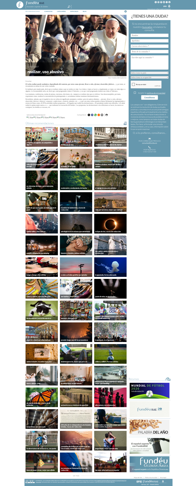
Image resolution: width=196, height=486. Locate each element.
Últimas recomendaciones (40, 123)
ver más (76, 475)
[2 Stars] (37, 117)
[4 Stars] (53, 117)
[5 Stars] (61, 117)
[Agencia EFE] (165, 6)
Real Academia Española (163, 9)
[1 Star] (30, 117)
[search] (69, 6)
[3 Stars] (45, 117)
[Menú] (125, 11)
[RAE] (169, 6)
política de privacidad (156, 93)
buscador (147, 26)
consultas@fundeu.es (149, 143)
